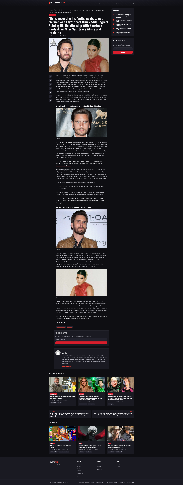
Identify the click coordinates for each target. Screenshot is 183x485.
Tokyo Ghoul (81, 451)
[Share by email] (50, 92)
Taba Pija (50, 35)
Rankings (52, 443)
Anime (80, 443)
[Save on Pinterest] (50, 76)
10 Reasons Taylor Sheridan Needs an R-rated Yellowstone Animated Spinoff (119, 446)
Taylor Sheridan (111, 451)
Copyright (116, 482)
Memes (127, 3)
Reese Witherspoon (83, 404)
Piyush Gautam (82, 449)
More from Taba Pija (66, 366)
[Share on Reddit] (50, 88)
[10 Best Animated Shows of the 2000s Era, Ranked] (62, 433)
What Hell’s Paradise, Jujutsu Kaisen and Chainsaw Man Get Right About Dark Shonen (123, 16)
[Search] (133, 3)
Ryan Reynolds (91, 404)
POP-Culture (117, 3)
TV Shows (97, 3)
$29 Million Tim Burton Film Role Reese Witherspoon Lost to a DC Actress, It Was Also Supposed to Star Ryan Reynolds (90, 398)
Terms (118, 466)
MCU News (79, 470)
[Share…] (50, 100)
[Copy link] (50, 96)
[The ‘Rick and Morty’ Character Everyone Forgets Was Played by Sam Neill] (62, 384)
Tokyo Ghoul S (88, 451)
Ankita (80, 401)
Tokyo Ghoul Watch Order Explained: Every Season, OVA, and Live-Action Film (90, 446)
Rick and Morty (53, 402)
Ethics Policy (110, 482)
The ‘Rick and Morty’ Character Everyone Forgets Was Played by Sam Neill (62, 397)
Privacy (118, 464)
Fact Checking (99, 482)
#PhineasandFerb (53, 451)
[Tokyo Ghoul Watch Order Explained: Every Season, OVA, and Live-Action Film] (91, 433)
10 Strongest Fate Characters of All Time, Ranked (123, 25)
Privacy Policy (123, 482)
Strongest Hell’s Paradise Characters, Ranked (124, 20)
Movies (90, 3)
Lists (123, 3)
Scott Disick (62, 144)
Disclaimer (93, 482)
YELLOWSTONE (119, 451)
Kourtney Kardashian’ (68, 142)
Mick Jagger (110, 404)
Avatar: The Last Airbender (64, 451)
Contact (99, 466)
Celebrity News (62, 9)
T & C (105, 482)
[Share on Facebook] (50, 84)
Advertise (99, 469)
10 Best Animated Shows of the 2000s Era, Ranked (60, 446)
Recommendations (107, 3)
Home (50, 9)
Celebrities (83, 3)
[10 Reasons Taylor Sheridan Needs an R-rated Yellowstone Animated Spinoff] (120, 433)
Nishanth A (52, 400)
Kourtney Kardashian (61, 327)
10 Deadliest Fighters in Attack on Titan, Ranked (123, 33)
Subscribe (81, 343)
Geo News (64, 322)
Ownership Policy (130, 482)
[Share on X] (50, 80)
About (98, 464)
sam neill (59, 402)
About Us (87, 482)
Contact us (81, 482)
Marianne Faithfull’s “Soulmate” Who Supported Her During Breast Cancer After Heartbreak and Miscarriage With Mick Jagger (120, 398)
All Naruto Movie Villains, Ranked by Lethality (123, 29)
